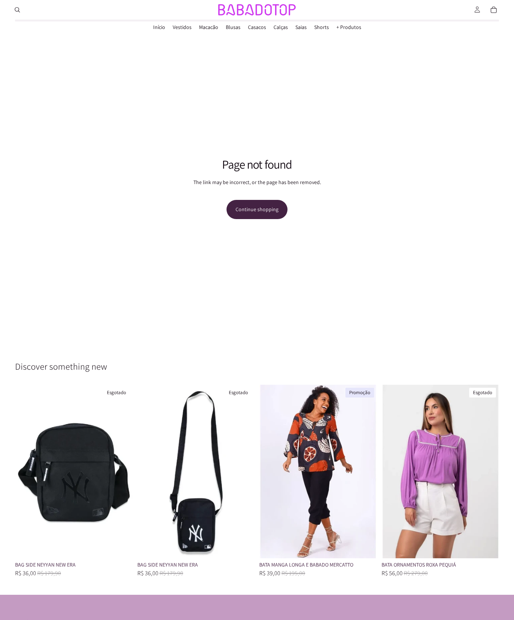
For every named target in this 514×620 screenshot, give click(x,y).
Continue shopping (257, 209)
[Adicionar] (365, 546)
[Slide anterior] (26, 471)
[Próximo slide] (121, 471)
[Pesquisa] (17, 10)
